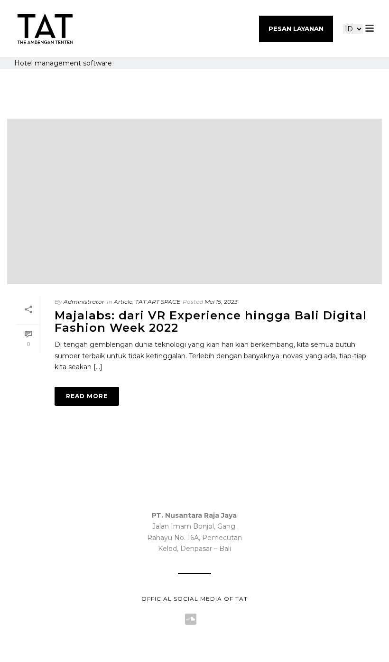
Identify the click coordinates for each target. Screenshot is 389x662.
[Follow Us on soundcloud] (190, 620)
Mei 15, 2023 (221, 301)
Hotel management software (63, 63)
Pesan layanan (296, 28)
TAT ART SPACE (157, 301)
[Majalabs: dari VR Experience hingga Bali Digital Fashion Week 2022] (194, 201)
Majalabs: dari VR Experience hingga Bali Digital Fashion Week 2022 (211, 321)
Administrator (84, 301)
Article (123, 301)
